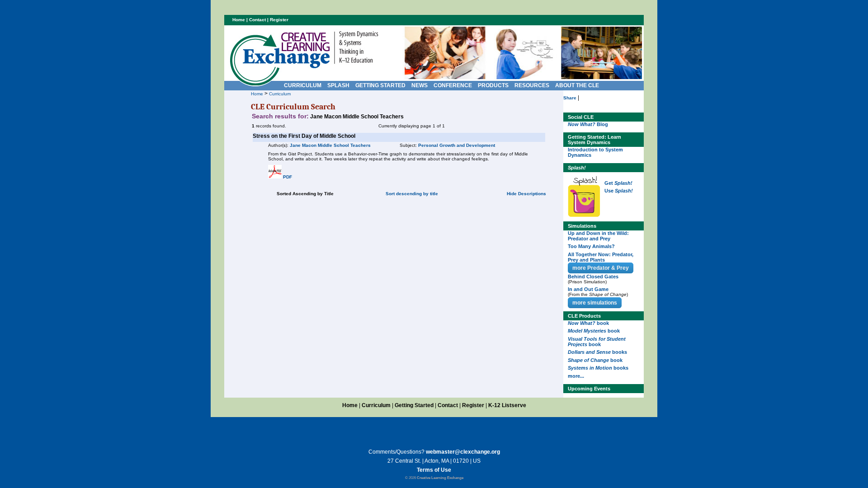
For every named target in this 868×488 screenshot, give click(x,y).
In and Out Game (588, 289)
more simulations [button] (594, 303)
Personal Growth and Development (456, 145)
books (597, 352)
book (588, 323)
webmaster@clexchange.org (463, 452)
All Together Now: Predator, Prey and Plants (600, 257)
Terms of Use (434, 470)
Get (618, 183)
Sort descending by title (412, 193)
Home (257, 93)
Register (279, 19)
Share (569, 97)
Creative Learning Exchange (440, 478)
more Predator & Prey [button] (600, 268)
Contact (257, 19)
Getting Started (414, 405)
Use (618, 190)
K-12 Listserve (507, 405)
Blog (588, 124)
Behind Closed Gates (593, 276)
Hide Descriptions (526, 193)
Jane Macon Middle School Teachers (330, 145)
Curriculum (280, 93)
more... (576, 376)
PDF (287, 176)
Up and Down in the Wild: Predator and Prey (598, 235)
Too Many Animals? (591, 246)
